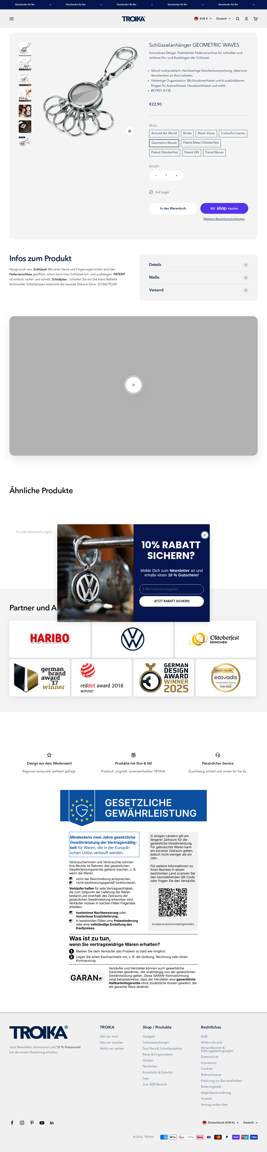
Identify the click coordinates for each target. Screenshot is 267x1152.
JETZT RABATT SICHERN (171, 601)
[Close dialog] (204, 535)
